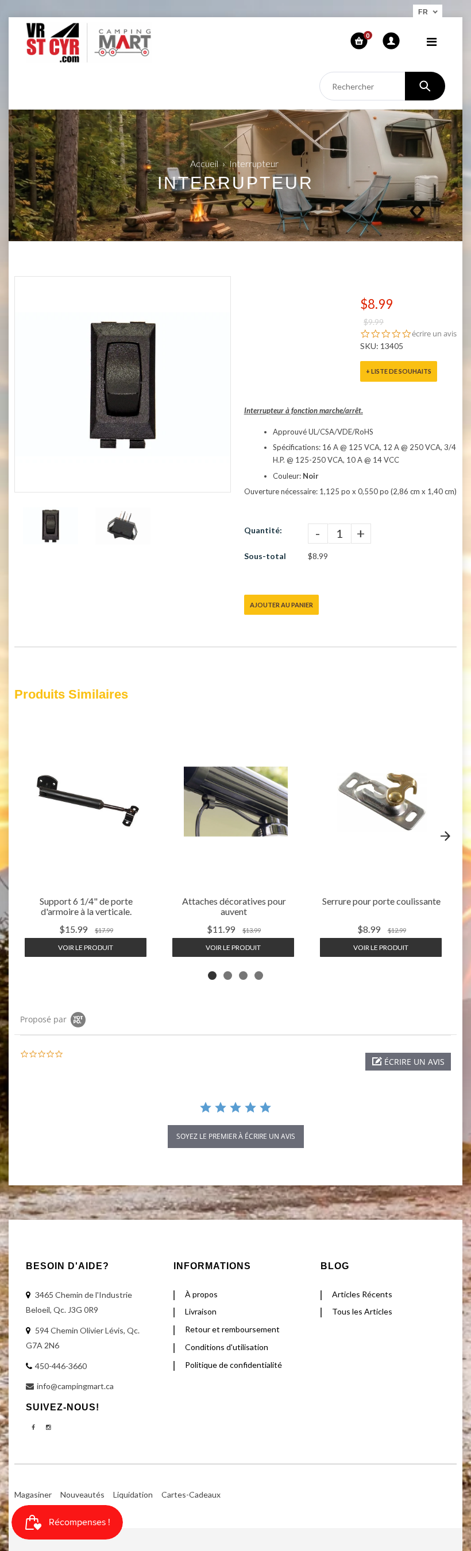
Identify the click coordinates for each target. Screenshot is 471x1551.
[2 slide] (227, 975)
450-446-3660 (61, 1366)
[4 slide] (258, 975)
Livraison (201, 1311)
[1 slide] (212, 975)
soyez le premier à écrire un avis (235, 1136)
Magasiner (33, 1494)
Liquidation (133, 1494)
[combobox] (382, 86)
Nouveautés (82, 1494)
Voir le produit (85, 947)
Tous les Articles (362, 1311)
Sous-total (265, 556)
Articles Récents (362, 1294)
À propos (201, 1294)
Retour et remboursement (232, 1329)
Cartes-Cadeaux (191, 1494)
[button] (408, 1062)
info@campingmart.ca (75, 1386)
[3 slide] (243, 975)
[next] (445, 835)
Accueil (204, 163)
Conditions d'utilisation (226, 1347)
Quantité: (263, 530)
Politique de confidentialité (233, 1365)
